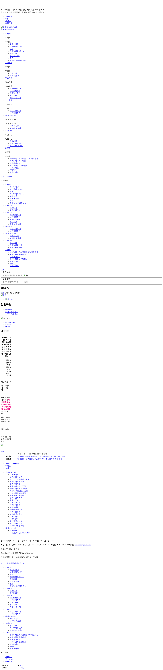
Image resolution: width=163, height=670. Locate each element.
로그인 (8, 21)
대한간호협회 (15, 512)
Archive (8, 324)
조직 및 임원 (15, 56)
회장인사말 (14, 44)
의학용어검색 (15, 163)
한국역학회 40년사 (17, 51)
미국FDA (13, 530)
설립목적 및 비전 (16, 46)
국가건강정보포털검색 (18, 166)
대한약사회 (14, 507)
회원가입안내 (15, 76)
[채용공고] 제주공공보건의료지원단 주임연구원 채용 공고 (39, 459)
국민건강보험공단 (17, 496)
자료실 (8, 148)
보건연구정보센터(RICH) (19, 479)
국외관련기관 (10, 528)
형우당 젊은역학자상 (18, 60)
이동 (21, 665)
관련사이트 (14, 168)
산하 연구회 (14, 126)
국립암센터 (14, 519)
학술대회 (8, 78)
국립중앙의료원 (16, 521)
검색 (2, 176)
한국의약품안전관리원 (18, 489)
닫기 (2, 270)
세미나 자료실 (15, 128)
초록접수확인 (15, 93)
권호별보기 (9, 659)
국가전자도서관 (16, 523)
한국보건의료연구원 (18, 486)
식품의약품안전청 (17, 482)
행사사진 (13, 95)
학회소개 (8, 33)
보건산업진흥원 (16, 498)
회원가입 (8, 23)
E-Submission (10, 322)
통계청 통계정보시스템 (19, 491)
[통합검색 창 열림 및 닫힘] (9, 27)
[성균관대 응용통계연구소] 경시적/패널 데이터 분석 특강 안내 (41, 456)
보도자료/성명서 (16, 146)
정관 (11, 58)
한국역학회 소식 (16, 143)
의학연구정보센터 (17, 526)
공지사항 (13, 141)
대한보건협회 (15, 502)
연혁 (11, 49)
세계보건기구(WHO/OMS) (20, 533)
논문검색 (8, 661)
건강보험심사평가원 (18, 493)
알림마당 (8, 130)
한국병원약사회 (16, 509)
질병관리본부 (15, 484)
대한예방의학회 (16, 514)
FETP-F (13, 170)
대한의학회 (14, 516)
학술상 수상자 (15, 98)
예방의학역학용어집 (18, 161)
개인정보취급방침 (12, 463)
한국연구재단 (15, 500)
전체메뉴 (8, 176)
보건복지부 (14, 475)
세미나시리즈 (10, 115)
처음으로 (8, 16)
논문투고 (8, 657)
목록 (2, 451)
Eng (6, 19)
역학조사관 (14, 172)
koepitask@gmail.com (83, 545)
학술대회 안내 (15, 88)
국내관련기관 (10, 472)
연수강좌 (8, 100)
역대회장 (13, 53)
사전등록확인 (15, 91)
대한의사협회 (15, 505)
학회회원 (8, 63)
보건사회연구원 (16, 477)
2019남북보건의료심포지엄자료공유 (24, 159)
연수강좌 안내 (15, 111)
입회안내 (13, 73)
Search (7, 326)
